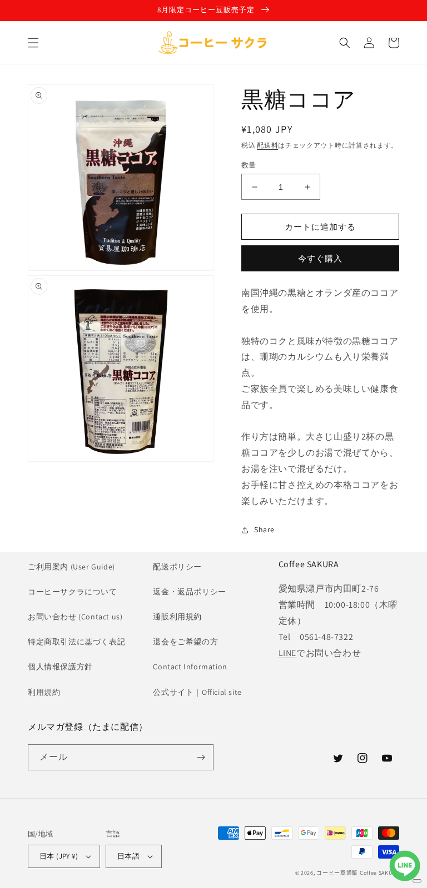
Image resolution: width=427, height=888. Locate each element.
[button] (33, 43)
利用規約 (44, 692)
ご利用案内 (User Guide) (71, 567)
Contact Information (190, 667)
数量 (248, 165)
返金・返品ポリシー (189, 592)
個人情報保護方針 (60, 667)
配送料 (267, 145)
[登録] (200, 757)
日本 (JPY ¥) (58, 856)
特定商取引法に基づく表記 (76, 642)
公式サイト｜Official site (197, 692)
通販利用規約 (177, 617)
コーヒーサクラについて (72, 592)
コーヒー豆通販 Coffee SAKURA (357, 872)
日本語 (128, 856)
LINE (287, 653)
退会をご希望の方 (185, 642)
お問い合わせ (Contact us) (75, 617)
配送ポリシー (177, 567)
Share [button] (264, 529)
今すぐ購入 (320, 258)
